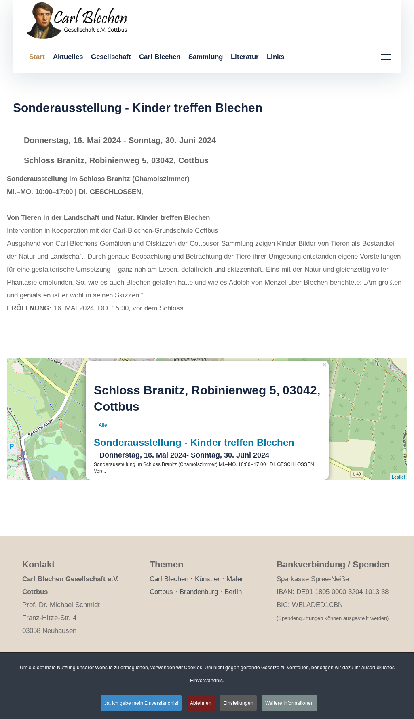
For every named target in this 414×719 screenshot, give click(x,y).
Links (275, 57)
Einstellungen (238, 702)
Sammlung (205, 57)
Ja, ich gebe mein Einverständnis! (141, 702)
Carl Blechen (159, 57)
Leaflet (398, 476)
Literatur (245, 57)
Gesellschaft (111, 57)
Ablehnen (200, 702)
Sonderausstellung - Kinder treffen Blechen (194, 442)
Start (37, 57)
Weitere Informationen (289, 702)
